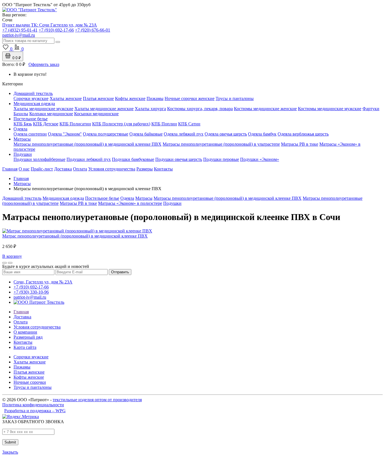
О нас (24, 169)
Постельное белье (31, 118)
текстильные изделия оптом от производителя (97, 399)
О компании (25, 332)
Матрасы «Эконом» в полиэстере (130, 203)
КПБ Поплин (164, 123)
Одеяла (20, 129)
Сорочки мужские (31, 98)
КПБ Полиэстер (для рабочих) (121, 123)
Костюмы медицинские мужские (329, 108)
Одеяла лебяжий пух (183, 134)
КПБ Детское (45, 123)
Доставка (63, 169)
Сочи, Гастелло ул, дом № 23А (43, 281)
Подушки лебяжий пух (89, 159)
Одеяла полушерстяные (105, 134)
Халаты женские (66, 98)
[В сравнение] (10, 263)
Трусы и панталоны (235, 98)
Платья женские (98, 98)
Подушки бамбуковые (133, 159)
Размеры (144, 169)
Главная (9, 169)
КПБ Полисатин (75, 123)
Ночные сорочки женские (189, 98)
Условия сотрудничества (111, 169)
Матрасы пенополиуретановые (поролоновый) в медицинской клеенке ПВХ (87, 144)
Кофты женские (130, 98)
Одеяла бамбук (262, 134)
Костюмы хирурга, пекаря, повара (200, 108)
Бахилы (21, 113)
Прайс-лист (42, 169)
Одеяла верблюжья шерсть (303, 134)
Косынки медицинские (96, 113)
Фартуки (370, 108)
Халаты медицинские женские (104, 108)
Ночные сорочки (30, 382)
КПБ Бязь (23, 123)
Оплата (80, 169)
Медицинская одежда (34, 103)
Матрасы (22, 139)
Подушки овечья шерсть (178, 159)
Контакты (163, 169)
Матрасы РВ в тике (299, 144)
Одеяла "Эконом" (65, 134)
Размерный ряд (28, 337)
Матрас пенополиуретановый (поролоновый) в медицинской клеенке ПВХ (75, 236)
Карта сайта (25, 347)
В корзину (12, 256)
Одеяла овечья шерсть (226, 134)
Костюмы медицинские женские (265, 108)
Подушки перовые (221, 159)
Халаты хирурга (150, 108)
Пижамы (155, 98)
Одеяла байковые (146, 134)
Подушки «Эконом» (259, 159)
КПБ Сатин (189, 123)
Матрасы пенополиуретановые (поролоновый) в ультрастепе (221, 144)
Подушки (23, 154)
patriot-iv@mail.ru (30, 297)
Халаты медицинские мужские (43, 108)
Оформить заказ (43, 64)
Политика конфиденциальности (33, 404)
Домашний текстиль (33, 93)
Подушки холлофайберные (39, 159)
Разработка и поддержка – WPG (35, 410)
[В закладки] (4, 263)
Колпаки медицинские (51, 113)
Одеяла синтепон (30, 134)
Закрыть (10, 452)
